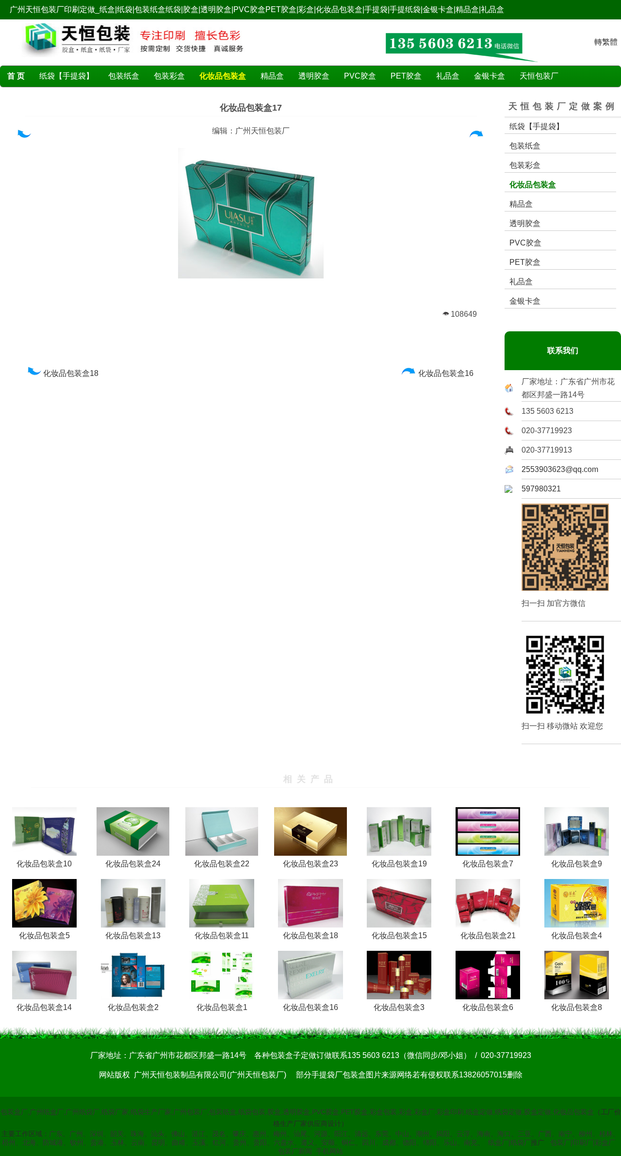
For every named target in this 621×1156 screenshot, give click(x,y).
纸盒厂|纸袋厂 (509, 1142)
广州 (76, 1134)
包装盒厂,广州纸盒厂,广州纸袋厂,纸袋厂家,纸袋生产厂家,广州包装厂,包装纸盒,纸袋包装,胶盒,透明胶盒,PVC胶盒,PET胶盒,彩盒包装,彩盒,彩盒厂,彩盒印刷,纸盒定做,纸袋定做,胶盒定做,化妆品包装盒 (297, 1112)
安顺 (328, 1142)
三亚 (524, 1134)
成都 (389, 1142)
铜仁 (348, 1142)
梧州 (9, 1142)
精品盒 (272, 76)
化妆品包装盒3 (399, 1007)
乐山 (450, 1142)
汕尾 (300, 1134)
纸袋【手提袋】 (66, 76)
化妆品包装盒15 (399, 935)
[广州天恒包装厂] (133, 59)
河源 (320, 1134)
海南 (483, 1134)
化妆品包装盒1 (221, 1007)
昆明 (158, 1142)
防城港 (53, 1142)
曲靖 (178, 1142)
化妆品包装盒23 (310, 864)
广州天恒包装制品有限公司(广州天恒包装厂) (210, 1075)
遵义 (307, 1142)
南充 (470, 1142)
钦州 (76, 1142)
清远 (361, 1134)
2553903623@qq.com (560, 469)
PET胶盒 (406, 76)
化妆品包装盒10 (44, 864)
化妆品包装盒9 (576, 864)
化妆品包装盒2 (133, 1007)
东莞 (382, 1134)
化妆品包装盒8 (576, 1007)
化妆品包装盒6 (487, 1007)
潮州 (422, 1134)
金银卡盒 (489, 76)
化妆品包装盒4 (576, 935)
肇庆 (239, 1134)
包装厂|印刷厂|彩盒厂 (582, 1142)
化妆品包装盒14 (44, 1007)
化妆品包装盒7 (487, 864)
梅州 (280, 1134)
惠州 (259, 1134)
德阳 (409, 1142)
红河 (219, 1142)
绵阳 (430, 1142)
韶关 (117, 1134)
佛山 (178, 1134)
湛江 (198, 1134)
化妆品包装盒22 (221, 864)
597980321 (541, 489)
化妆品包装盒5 (44, 935)
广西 (545, 1134)
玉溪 (199, 1142)
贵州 (239, 1142)
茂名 (219, 1134)
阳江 (341, 1134)
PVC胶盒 (360, 76)
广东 (56, 1134)
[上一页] (23, 136)
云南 (138, 1142)
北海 (29, 1142)
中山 (402, 1134)
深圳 (96, 1134)
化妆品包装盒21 (488, 935)
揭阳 (443, 1134)
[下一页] (476, 136)
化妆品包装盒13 (133, 935)
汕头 (157, 1134)
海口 (504, 1134)
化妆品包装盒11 (222, 935)
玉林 (117, 1142)
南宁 (565, 1134)
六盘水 (284, 1142)
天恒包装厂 (539, 76)
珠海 (137, 1134)
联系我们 (562, 350)
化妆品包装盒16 (446, 373)
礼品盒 (447, 76)
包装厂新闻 (295, 1151)
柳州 (585, 1134)
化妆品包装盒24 (133, 864)
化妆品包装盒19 (399, 864)
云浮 (463, 1134)
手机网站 (329, 1151)
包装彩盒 (169, 76)
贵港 (97, 1142)
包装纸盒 (123, 76)
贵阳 (260, 1142)
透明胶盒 (313, 76)
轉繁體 (606, 42)
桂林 (606, 1134)
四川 (369, 1142)
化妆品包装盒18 (71, 373)
